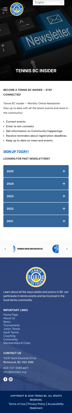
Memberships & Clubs (16, 343)
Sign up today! (16, 152)
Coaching (9, 336)
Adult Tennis (11, 332)
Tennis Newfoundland (43, 249)
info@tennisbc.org (14, 372)
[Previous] (5, 249)
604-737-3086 (12, 368)
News (6, 321)
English (39, 2)
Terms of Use (17, 404)
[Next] (67, 249)
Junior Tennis (11, 328)
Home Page (10, 314)
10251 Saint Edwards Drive (19, 358)
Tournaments (11, 325)
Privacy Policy (36, 404)
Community (10, 339)
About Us (9, 318)
